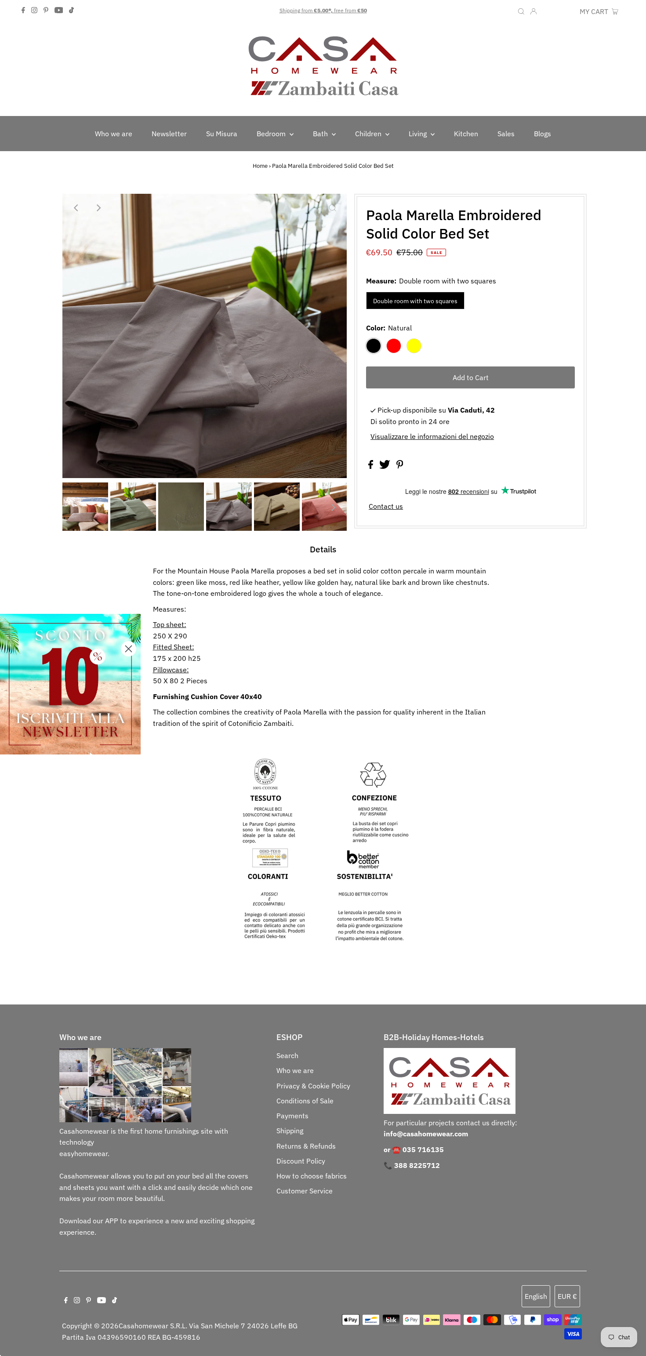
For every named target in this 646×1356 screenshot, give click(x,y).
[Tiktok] (71, 10)
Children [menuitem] (369, 133)
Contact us (386, 506)
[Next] (98, 208)
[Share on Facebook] (371, 466)
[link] (70, 684)
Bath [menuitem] (321, 133)
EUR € (565, 11)
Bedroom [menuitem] (272, 133)
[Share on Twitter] (385, 466)
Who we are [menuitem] (113, 133)
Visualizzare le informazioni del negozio (432, 436)
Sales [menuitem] (506, 133)
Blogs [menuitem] (542, 133)
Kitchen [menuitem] (466, 133)
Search (287, 1055)
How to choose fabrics (311, 1175)
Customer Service (304, 1190)
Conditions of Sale (305, 1100)
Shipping (289, 1130)
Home (260, 166)
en (547, 11)
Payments (292, 1115)
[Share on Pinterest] (399, 466)
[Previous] (76, 208)
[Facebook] (23, 10)
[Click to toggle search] (521, 10)
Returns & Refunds (306, 1146)
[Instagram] (34, 10)
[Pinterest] (46, 10)
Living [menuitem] (418, 133)
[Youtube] (58, 10)
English (536, 1296)
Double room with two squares (415, 301)
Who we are (295, 1070)
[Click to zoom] (332, 208)
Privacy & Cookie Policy (313, 1085)
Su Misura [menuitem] (221, 133)
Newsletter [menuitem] (169, 133)
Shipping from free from (323, 10)
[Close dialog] (128, 648)
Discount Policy (300, 1161)
